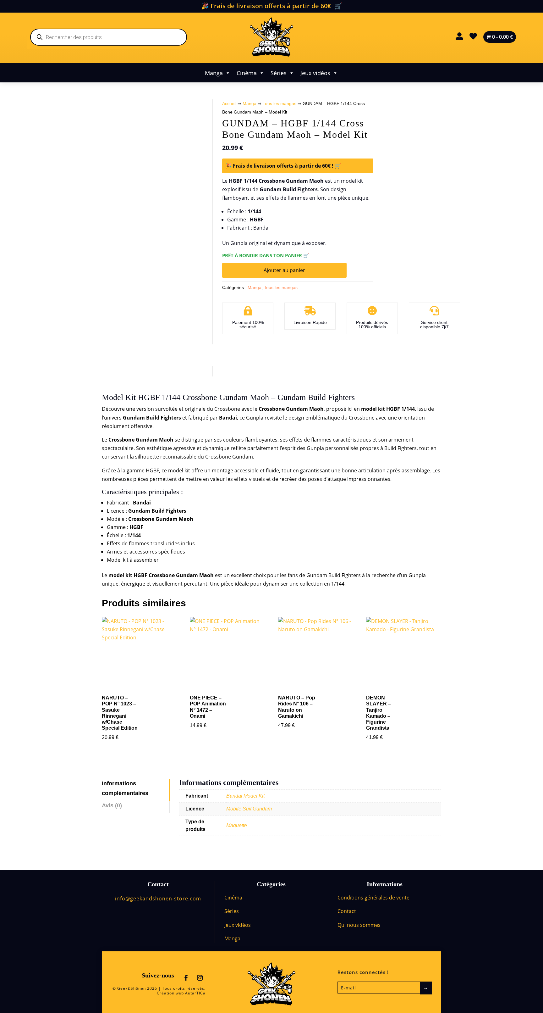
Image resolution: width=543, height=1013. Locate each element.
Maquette (236, 825)
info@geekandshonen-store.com (158, 898)
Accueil (229, 103)
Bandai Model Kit (245, 796)
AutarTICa (195, 993)
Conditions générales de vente (373, 897)
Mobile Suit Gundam (249, 808)
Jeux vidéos (315, 73)
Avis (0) (112, 805)
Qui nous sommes (359, 924)
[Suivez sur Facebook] (186, 977)
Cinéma (247, 73)
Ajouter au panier (284, 270)
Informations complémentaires (125, 788)
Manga (214, 73)
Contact (346, 911)
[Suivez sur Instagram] (200, 977)
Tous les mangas (279, 103)
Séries (279, 73)
